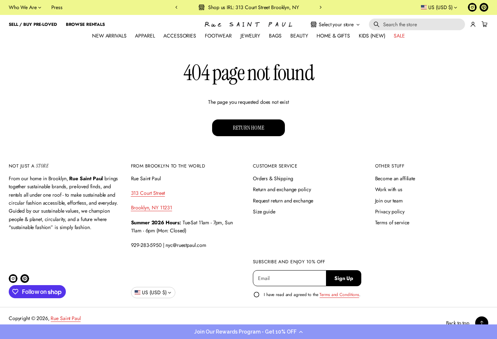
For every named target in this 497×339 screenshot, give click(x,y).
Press (57, 7)
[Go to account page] (473, 24)
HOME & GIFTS (333, 35)
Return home (248, 127)
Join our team (389, 200)
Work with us (388, 189)
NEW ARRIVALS (109, 35)
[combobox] (417, 24)
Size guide (264, 211)
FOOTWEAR (218, 35)
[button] (248, 331)
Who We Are (23, 7)
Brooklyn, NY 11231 (151, 207)
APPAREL (145, 35)
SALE (399, 35)
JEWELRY (250, 35)
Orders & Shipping (273, 178)
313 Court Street (148, 193)
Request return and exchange (283, 200)
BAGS (275, 35)
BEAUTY (299, 35)
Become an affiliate (395, 178)
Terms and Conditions (339, 294)
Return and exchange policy (282, 189)
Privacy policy (390, 211)
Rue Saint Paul (65, 318)
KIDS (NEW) (372, 35)
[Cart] (483, 24)
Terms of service (392, 222)
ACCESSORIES (179, 35)
